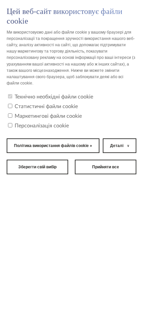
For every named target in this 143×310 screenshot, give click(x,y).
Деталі (116, 145)
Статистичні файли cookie (46, 106)
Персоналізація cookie (42, 125)
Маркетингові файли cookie (48, 116)
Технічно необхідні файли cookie (54, 96)
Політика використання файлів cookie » (53, 145)
